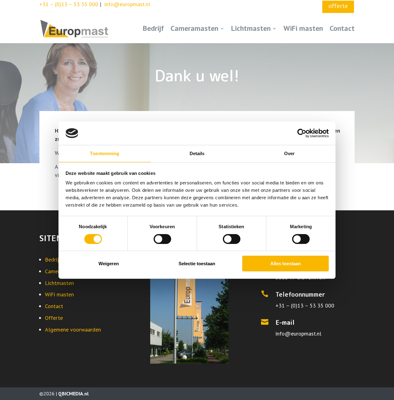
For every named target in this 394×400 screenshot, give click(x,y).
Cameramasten (194, 28)
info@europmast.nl (298, 333)
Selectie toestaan (197, 263)
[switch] (162, 239)
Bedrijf (153, 28)
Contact (342, 28)
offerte (338, 6)
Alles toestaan (285, 263)
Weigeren (108, 263)
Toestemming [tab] (104, 153)
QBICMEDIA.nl (73, 393)
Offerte (54, 317)
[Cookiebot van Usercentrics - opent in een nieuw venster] (302, 133)
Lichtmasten (251, 28)
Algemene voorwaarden (73, 329)
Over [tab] (289, 153)
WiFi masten (303, 28)
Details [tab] (197, 153)
